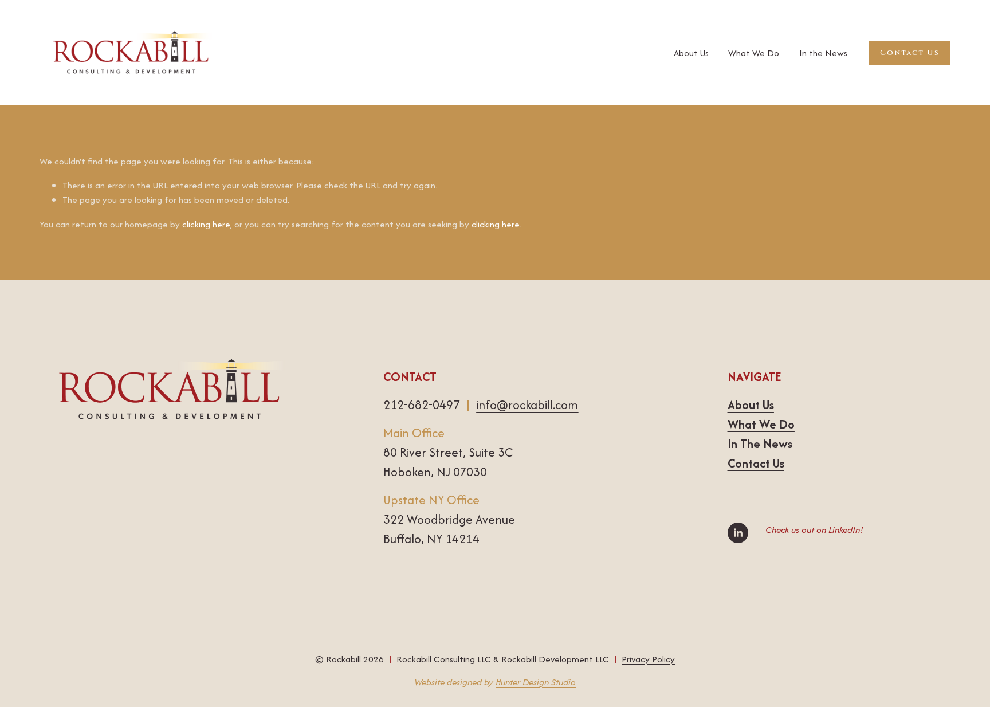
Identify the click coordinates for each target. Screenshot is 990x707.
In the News (823, 53)
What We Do (753, 53)
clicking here (206, 224)
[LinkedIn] (738, 533)
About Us (691, 53)
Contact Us (909, 53)
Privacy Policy (648, 659)
